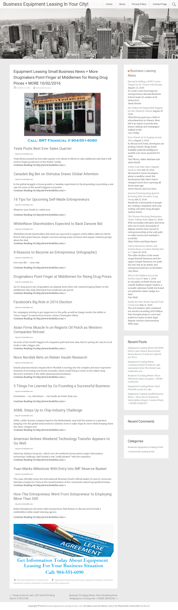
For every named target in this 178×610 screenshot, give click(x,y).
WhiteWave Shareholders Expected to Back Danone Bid (58, 224)
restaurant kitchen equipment (55, 583)
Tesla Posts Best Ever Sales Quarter (43, 148)
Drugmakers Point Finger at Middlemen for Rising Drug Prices (63, 276)
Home (109, 4)
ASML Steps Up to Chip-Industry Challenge (48, 410)
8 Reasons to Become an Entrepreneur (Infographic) (55, 252)
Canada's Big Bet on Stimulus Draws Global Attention (56, 174)
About (122, 4)
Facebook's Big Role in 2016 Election (43, 302)
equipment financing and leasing (69, 580)
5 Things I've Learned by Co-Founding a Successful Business (62, 386)
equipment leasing (93, 580)
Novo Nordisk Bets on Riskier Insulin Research (50, 357)
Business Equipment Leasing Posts (32, 580)
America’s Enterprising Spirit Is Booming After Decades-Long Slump (143, 196)
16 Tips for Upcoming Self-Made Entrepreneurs (51, 199)
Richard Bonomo (43, 88)
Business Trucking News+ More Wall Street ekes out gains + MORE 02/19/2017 (145, 378)
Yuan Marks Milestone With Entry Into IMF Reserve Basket (60, 469)
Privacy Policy (139, 4)
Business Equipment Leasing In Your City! (45, 4)
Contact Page (160, 4)
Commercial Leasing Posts (141, 451)
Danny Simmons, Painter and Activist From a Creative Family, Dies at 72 (146, 249)
